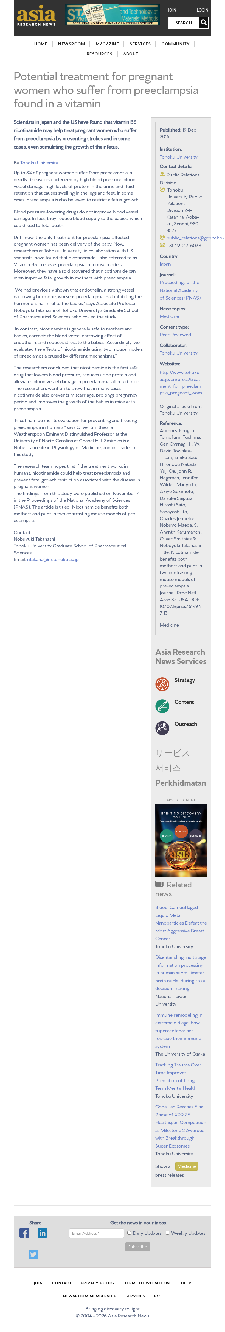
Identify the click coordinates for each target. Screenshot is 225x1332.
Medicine (169, 315)
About (131, 53)
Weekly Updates (188, 1232)
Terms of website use (148, 1282)
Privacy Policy (98, 1282)
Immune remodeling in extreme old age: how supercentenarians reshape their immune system (179, 1030)
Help (186, 1282)
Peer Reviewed (175, 334)
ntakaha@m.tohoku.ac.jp (53, 558)
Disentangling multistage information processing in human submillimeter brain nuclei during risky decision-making (180, 972)
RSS (158, 1295)
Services (140, 43)
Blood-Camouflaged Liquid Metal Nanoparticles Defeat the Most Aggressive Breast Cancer (181, 922)
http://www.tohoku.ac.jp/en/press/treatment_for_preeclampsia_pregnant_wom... (181, 385)
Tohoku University (39, 162)
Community (176, 43)
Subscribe (137, 1246)
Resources (100, 53)
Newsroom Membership (89, 1295)
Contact (62, 1282)
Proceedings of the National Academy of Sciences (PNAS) (180, 289)
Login (203, 10)
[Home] (36, 15)
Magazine (107, 43)
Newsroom (71, 43)
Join (172, 10)
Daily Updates (147, 1232)
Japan (165, 263)
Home (40, 43)
